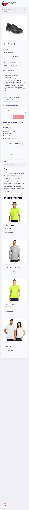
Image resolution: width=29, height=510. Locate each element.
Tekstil (15, 155)
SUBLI (7, 344)
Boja (4, 62)
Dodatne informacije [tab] (9, 164)
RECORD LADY (10, 304)
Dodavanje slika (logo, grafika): (14, 85)
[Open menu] (25, 3)
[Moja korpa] (5, 506)
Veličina (5, 65)
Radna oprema (10, 155)
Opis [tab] (5, 161)
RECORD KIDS (9, 225)
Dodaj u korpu (18, 117)
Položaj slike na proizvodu (10, 105)
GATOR (7, 265)
